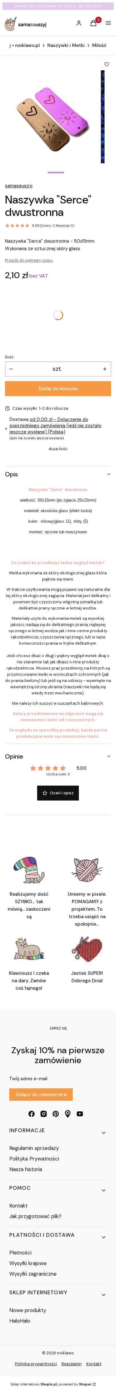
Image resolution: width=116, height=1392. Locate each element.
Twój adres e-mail (28, 1079)
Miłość (99, 45)
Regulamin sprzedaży (34, 1148)
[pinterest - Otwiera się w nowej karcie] (55, 1114)
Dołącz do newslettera (41, 1094)
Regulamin (72, 1363)
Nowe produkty (27, 1310)
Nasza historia (25, 1169)
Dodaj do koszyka (58, 388)
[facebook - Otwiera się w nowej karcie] (31, 1114)
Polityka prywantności (36, 1363)
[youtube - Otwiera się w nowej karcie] (80, 1114)
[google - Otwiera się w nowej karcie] (67, 1114)
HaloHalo (19, 1320)
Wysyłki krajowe (28, 1263)
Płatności (20, 1252)
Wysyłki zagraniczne (33, 1273)
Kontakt (18, 1205)
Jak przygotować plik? (35, 1216)
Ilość (9, 357)
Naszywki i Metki (66, 45)
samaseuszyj (18, 186)
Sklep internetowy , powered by (51, 1384)
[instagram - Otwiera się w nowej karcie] (43, 1114)
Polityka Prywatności (34, 1158)
